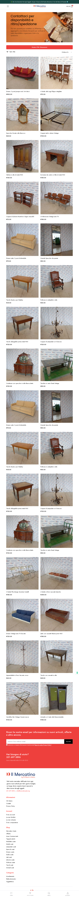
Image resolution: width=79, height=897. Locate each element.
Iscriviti (68, 741)
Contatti (8, 803)
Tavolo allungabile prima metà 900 (17, 342)
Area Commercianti (12, 836)
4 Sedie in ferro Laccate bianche (50, 592)
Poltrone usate (10, 862)
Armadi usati (10, 868)
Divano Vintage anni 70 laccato (16, 634)
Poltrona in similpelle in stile (48, 300)
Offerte (8, 834)
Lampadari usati (11, 847)
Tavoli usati (9, 865)
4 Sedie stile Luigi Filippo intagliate (51, 91)
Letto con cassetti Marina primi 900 (51, 634)
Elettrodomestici (11, 879)
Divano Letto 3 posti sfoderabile (16, 258)
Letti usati (9, 857)
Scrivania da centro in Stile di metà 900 (52, 175)
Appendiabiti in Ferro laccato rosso (17, 675)
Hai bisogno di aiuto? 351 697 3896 (17, 756)
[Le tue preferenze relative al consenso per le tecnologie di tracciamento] (77, 673)
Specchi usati (10, 849)
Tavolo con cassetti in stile (48, 675)
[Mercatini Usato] (39, 6)
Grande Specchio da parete (49, 258)
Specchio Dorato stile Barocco (15, 133)
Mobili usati (9, 844)
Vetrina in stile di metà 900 (14, 175)
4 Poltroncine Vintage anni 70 (49, 216)
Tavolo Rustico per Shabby (14, 300)
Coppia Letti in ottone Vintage (49, 133)
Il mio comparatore (12, 822)
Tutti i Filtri (12, 52)
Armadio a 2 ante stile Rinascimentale (51, 717)
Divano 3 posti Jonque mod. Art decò (18, 91)
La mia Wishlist (10, 817)
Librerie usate (10, 860)
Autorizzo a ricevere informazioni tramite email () (29, 745)
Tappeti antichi (10, 839)
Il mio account (10, 815)
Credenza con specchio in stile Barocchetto (19, 383)
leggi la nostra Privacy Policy (43, 745)
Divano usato (10, 852)
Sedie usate (9, 855)
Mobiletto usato (11, 841)
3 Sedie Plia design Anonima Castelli (17, 592)
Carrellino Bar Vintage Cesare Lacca (17, 717)
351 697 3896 (10, 791)
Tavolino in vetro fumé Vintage (49, 383)
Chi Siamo (9, 801)
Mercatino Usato (11, 831)
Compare (37, 67)
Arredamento (10, 876)
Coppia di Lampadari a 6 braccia (50, 342)
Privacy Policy (10, 806)
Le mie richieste (11, 820)
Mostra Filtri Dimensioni (39, 47)
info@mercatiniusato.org (23, 791)
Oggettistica (10, 882)
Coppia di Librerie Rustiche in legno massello (20, 216)
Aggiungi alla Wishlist (37, 59)
